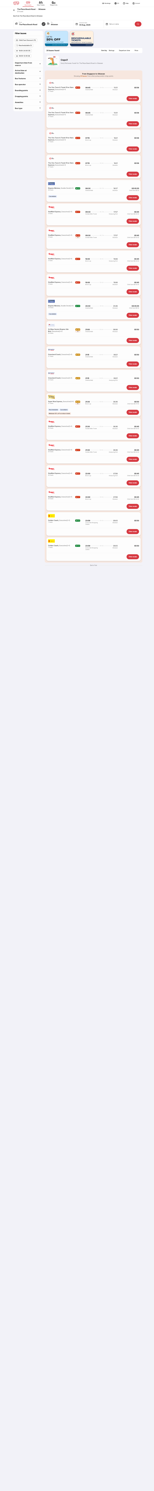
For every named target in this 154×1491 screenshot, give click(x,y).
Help (127, 3)
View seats (133, 98)
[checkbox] (28, 48)
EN (118, 3)
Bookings (108, 3)
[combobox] (28, 23)
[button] (43, 24)
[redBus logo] (16, 3)
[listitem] (52, 196)
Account (137, 3)
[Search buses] (138, 24)
